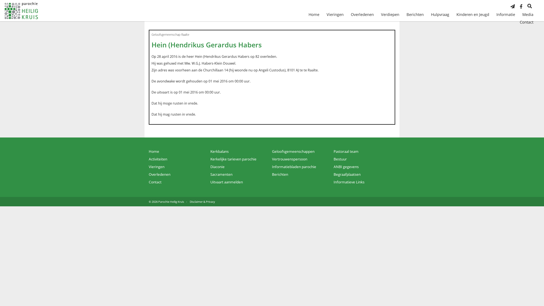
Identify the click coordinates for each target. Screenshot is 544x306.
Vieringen (335, 14)
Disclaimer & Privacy (202, 202)
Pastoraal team (346, 151)
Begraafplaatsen (347, 174)
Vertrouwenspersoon (289, 159)
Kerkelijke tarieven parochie (233, 159)
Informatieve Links (349, 182)
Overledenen (362, 14)
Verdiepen (390, 14)
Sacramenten (221, 174)
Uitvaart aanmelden (226, 182)
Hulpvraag (440, 14)
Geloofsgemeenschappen (293, 151)
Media (527, 14)
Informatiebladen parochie (294, 166)
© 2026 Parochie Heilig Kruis (166, 202)
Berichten (415, 14)
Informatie (505, 14)
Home (314, 14)
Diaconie (217, 166)
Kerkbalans (219, 151)
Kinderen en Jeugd (472, 14)
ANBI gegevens (346, 166)
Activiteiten (158, 159)
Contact (526, 22)
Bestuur (340, 159)
